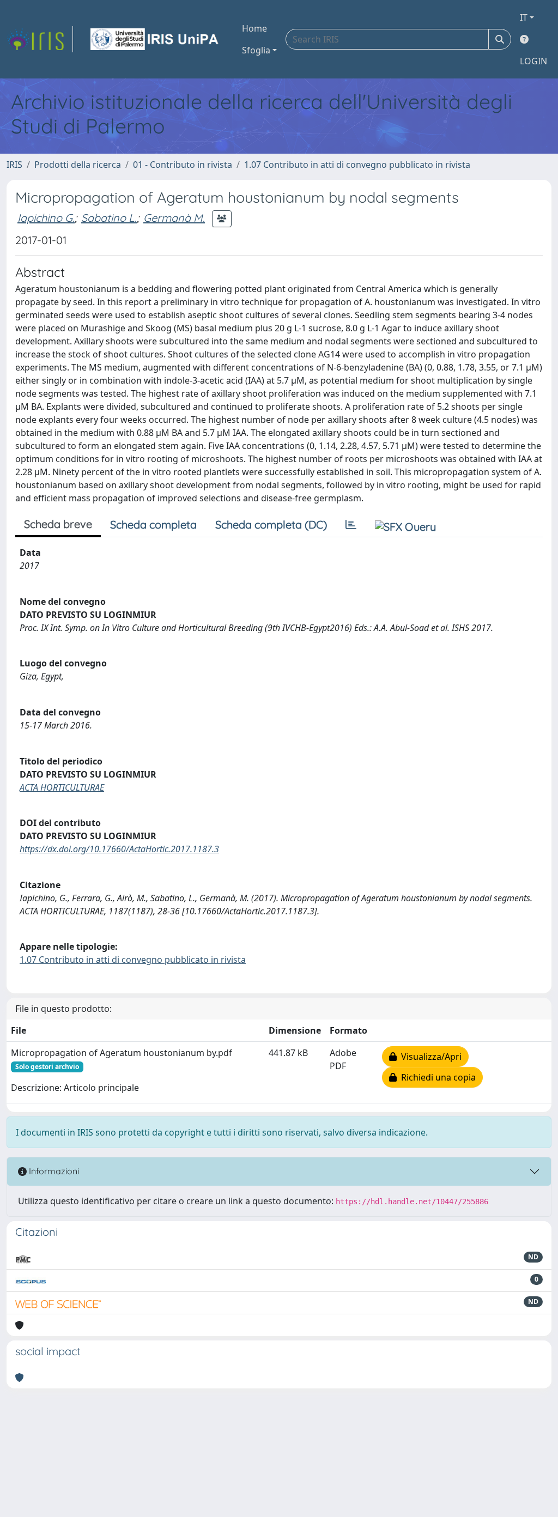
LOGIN (533, 61)
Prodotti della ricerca (77, 165)
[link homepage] (40, 39)
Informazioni (53, 1171)
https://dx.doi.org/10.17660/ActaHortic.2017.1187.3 (119, 849)
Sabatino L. (109, 217)
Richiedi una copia (436, 1077)
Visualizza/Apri (429, 1057)
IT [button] (523, 17)
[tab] (351, 524)
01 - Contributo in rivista (182, 165)
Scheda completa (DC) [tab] (271, 524)
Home (254, 28)
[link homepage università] (155, 39)
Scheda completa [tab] (153, 524)
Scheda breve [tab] (58, 524)
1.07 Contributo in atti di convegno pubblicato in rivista (357, 165)
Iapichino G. (46, 217)
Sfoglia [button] (256, 50)
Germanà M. (174, 217)
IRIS (14, 165)
